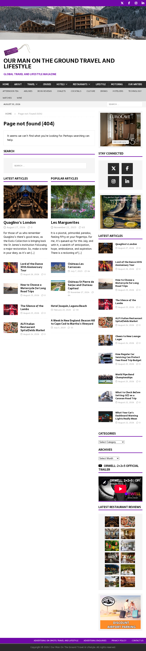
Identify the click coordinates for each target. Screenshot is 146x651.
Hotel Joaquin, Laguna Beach (69, 306)
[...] (32, 252)
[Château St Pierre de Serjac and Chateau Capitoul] (58, 285)
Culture (91, 91)
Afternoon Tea (11, 91)
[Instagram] (136, 3)
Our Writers (135, 84)
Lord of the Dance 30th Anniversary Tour (31, 267)
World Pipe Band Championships (124, 376)
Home (6, 84)
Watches (7, 98)
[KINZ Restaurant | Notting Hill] (128, 533)
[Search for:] (124, 104)
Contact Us (137, 640)
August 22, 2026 (126, 402)
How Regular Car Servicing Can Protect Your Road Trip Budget (128, 357)
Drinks (103, 91)
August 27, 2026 (16, 227)
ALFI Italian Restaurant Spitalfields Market (32, 327)
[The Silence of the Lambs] (11, 309)
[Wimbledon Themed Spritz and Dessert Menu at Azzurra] (112, 545)
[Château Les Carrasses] (58, 267)
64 (89, 271)
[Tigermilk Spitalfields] (128, 557)
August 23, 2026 (126, 364)
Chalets (61, 91)
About (18, 84)
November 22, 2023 (65, 227)
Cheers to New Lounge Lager (127, 337)
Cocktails (76, 91)
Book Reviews (45, 91)
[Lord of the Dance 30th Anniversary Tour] (11, 267)
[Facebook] (129, 3)
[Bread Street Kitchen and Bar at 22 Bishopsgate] (112, 557)
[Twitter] (122, 3)
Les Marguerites (65, 222)
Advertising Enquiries (95, 640)
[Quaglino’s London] (26, 201)
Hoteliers (118, 91)
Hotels (61, 84)
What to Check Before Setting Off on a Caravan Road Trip (127, 395)
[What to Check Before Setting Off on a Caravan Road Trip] (105, 396)
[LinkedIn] (143, 3)
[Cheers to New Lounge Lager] (105, 340)
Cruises (47, 84)
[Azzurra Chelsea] (112, 569)
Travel (31, 84)
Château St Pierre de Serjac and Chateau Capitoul (81, 285)
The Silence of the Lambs (31, 307)
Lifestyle (101, 84)
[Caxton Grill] (112, 533)
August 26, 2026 (31, 274)
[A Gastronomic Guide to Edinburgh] (112, 581)
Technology (135, 91)
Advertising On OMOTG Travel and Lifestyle (56, 640)
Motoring (117, 84)
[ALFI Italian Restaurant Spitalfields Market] (11, 327)
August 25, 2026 (31, 295)
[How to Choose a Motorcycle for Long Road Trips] (11, 288)
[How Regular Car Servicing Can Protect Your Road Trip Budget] (105, 358)
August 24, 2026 (31, 334)
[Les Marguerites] (73, 201)
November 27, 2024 (80, 292)
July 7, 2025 (76, 271)
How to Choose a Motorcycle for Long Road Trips (33, 288)
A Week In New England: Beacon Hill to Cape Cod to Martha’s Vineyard (73, 322)
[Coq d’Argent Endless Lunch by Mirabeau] (128, 569)
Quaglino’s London (20, 222)
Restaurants (80, 84)
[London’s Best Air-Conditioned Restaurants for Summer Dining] (128, 545)
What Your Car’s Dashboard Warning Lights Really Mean (126, 416)
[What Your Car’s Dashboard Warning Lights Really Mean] (105, 416)
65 (83, 227)
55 (72, 328)
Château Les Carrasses (76, 265)
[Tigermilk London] (128, 581)
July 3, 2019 (60, 328)
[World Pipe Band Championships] (105, 378)
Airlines (28, 91)
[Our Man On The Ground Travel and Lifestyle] (73, 37)
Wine (19, 98)
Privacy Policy (119, 640)
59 (77, 310)
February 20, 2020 (62, 310)
